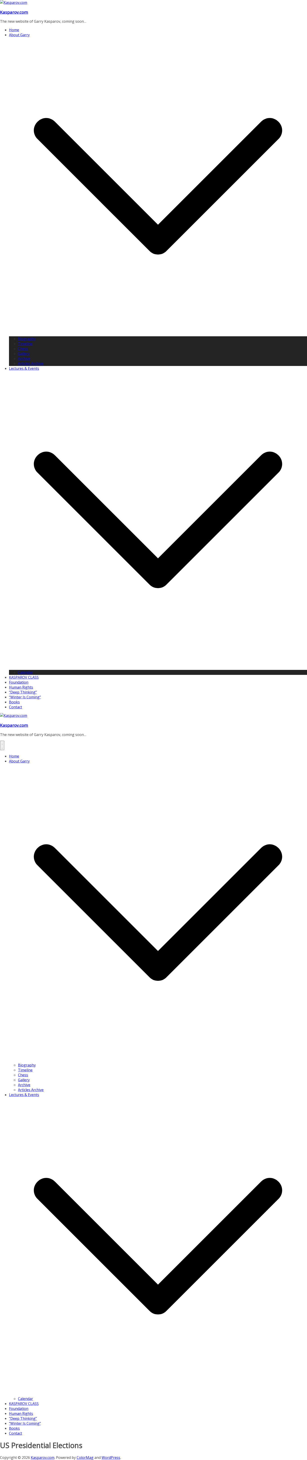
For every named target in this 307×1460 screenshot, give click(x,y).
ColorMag (85, 1457)
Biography (27, 338)
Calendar (25, 672)
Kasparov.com (14, 12)
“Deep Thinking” (23, 692)
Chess (23, 348)
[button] (158, 333)
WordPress (111, 1457)
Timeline (25, 343)
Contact (15, 707)
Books (14, 702)
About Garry (19, 34)
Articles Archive (31, 363)
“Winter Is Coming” (25, 697)
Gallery (24, 353)
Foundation (18, 682)
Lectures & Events (24, 368)
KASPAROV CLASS (24, 677)
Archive (24, 358)
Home (14, 29)
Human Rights (21, 687)
